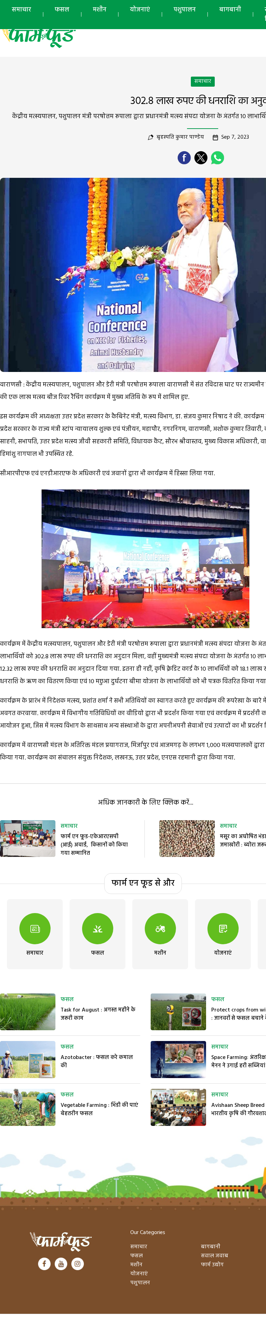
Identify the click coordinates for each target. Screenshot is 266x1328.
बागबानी (230, 10)
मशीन (99, 10)
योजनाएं (140, 10)
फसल (62, 10)
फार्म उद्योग (212, 1264)
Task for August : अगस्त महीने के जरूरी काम (98, 1014)
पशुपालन (185, 10)
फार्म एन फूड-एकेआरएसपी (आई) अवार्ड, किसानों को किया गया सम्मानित (94, 845)
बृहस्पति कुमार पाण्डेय (180, 137)
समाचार (21, 10)
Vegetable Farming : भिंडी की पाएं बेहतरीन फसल (99, 1109)
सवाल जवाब (214, 1255)
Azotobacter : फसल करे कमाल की (97, 1061)
